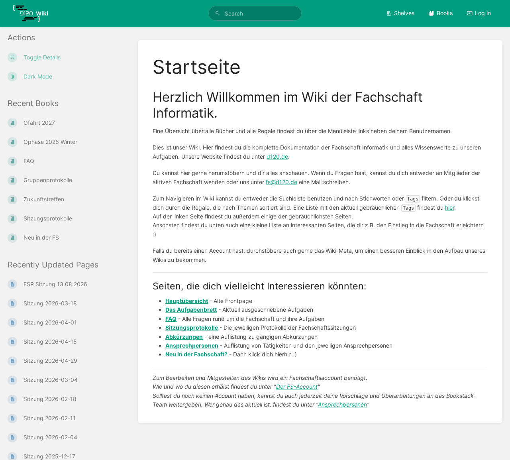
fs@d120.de (281, 182)
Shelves (404, 13)
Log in (483, 13)
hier (449, 207)
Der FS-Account (297, 386)
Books (445, 13)
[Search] (217, 13)
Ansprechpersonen (342, 404)
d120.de (277, 156)
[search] (255, 13)
